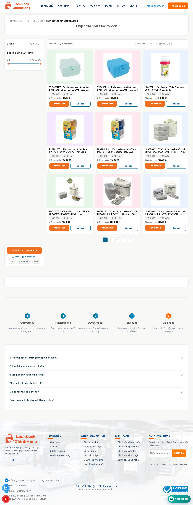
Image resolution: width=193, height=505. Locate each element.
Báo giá (80, 104)
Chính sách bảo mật (128, 455)
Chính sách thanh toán (129, 442)
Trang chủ (16, 21)
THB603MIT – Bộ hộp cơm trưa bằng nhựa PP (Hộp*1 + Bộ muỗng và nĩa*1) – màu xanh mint (69, 90)
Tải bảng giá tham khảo (25, 257)
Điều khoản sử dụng (60, 455)
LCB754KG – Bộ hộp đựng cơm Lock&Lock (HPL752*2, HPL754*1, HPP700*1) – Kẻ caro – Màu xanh (165, 214)
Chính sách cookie (108, 486)
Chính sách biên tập (85, 486)
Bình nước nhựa (91, 442)
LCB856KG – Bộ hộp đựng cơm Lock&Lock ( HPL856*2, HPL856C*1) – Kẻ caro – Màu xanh (165, 152)
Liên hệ (54, 446)
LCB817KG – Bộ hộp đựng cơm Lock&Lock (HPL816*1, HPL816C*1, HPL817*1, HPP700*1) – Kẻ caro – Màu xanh (69, 214)
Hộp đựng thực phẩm (94, 464)
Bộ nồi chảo (90, 451)
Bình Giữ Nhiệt (91, 455)
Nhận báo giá (178, 6)
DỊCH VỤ (81, 6)
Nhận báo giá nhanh (26, 250)
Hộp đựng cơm (34, 21)
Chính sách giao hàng (128, 446)
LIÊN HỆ (133, 6)
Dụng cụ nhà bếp (92, 446)
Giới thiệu (55, 442)
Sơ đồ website (57, 451)
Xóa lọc (37, 44)
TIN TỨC (121, 6)
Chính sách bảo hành (128, 460)
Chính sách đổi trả (127, 451)
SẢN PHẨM (63, 6)
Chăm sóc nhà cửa (93, 460)
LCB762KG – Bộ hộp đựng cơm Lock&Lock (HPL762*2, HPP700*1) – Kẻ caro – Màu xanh (117, 214)
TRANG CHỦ (47, 6)
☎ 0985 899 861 (156, 5)
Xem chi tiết (59, 104)
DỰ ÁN (108, 6)
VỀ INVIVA (95, 6)
